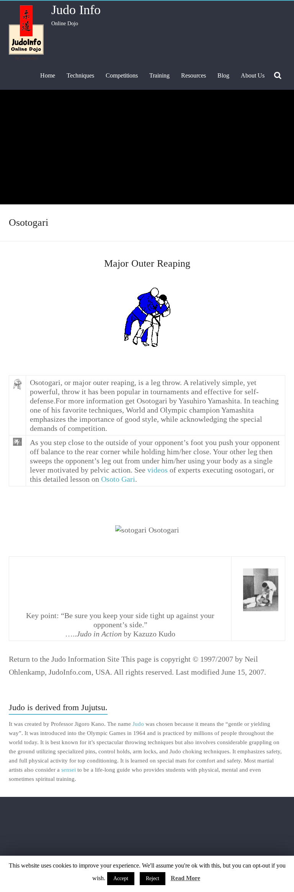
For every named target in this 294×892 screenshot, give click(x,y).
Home (47, 75)
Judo (138, 724)
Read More (185, 878)
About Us (253, 75)
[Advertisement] (147, 147)
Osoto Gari (118, 479)
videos (157, 470)
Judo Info (76, 10)
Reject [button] (152, 878)
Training (159, 75)
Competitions (122, 75)
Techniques (80, 75)
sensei (68, 770)
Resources (193, 75)
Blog (223, 75)
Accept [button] (120, 878)
